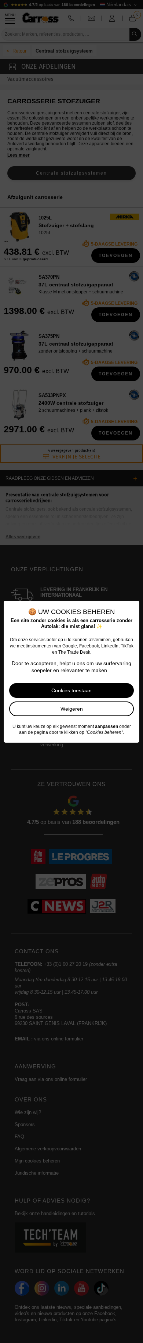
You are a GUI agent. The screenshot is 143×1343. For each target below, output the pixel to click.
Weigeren (71, 709)
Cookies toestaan (71, 690)
